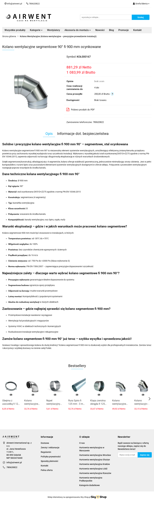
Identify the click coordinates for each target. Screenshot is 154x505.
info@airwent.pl (14, 462)
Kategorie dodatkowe (89, 485)
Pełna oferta (47, 470)
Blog (111, 30)
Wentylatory (53, 30)
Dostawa (45, 443)
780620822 (11, 467)
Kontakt (137, 30)
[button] (47, 437)
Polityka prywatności (51, 456)
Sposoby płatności (49, 461)
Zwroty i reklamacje (50, 447)
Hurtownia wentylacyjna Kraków (94, 464)
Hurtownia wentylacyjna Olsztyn (94, 459)
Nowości (100, 30)
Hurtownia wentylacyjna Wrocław (95, 455)
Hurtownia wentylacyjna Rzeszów (95, 473)
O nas (82, 443)
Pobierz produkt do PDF (83, 109)
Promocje (123, 30)
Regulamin (46, 452)
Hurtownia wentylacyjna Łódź (93, 468)
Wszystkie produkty (15, 30)
